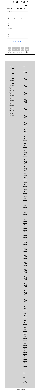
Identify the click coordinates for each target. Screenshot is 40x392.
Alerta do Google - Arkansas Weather (16, 9)
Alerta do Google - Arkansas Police (22, 52)
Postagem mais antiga (32, 55)
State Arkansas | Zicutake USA (20, 2)
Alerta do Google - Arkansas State (13, 52)
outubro (24, 372)
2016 (23, 385)
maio (24, 378)
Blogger (25, 389)
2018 (23, 68)
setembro (24, 373)
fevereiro (24, 382)
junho (24, 377)
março (24, 381)
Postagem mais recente (7, 55)
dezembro (24, 71)
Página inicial (6, 5)
